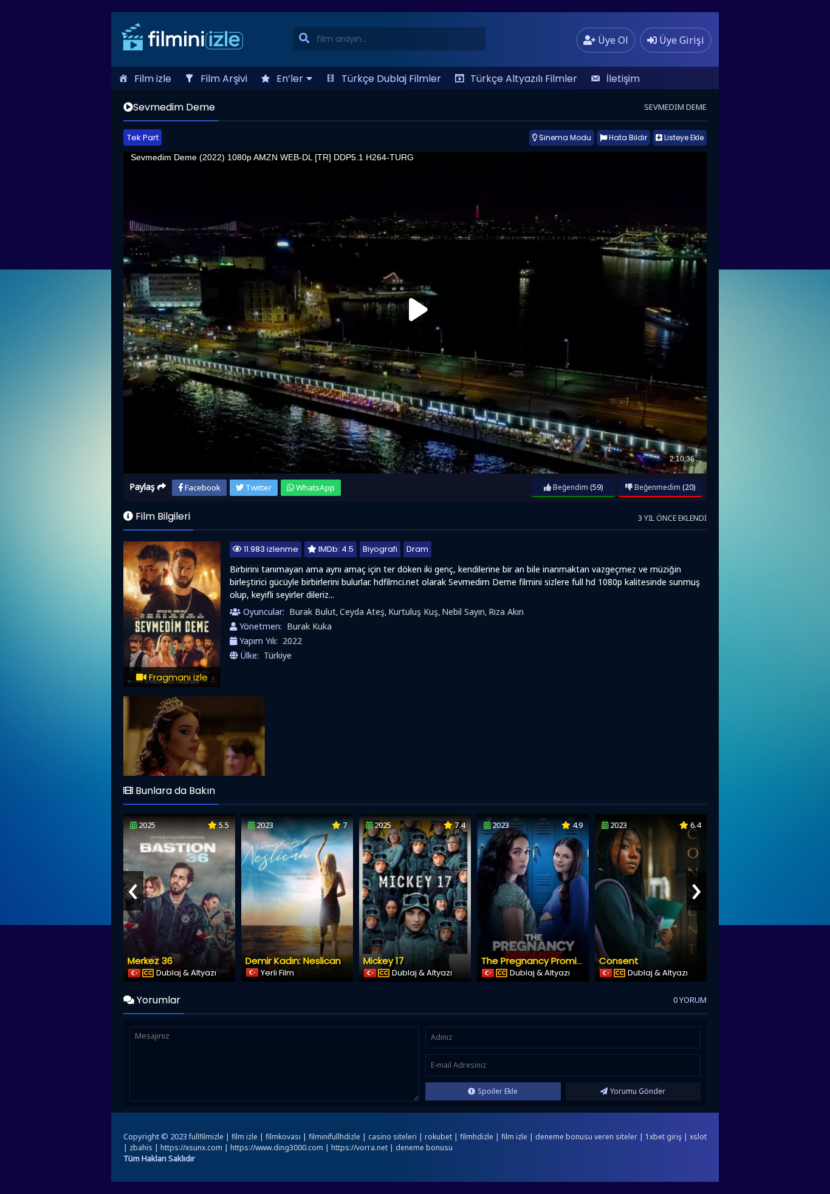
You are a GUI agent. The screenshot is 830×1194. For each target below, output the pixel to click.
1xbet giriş (663, 1136)
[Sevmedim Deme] (194, 736)
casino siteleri (392, 1136)
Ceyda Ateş (362, 611)
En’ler (289, 79)
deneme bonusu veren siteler (586, 1136)
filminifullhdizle (334, 1136)
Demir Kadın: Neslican (293, 960)
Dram (417, 549)
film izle (245, 1136)
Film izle (152, 79)
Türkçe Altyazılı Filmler (523, 79)
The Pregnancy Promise (534, 960)
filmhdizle (476, 1136)
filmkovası (283, 1136)
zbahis (141, 1147)
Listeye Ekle (683, 137)
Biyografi (380, 549)
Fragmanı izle (177, 677)
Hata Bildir (627, 137)
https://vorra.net (359, 1147)
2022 (292, 640)
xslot (698, 1136)
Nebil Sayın (463, 611)
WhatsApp (314, 487)
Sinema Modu (564, 137)
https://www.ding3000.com (276, 1147)
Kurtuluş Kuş (413, 611)
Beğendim (569, 487)
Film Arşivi (224, 79)
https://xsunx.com (191, 1147)
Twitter (258, 487)
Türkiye (278, 655)
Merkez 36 (150, 960)
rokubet (438, 1136)
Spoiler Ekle (498, 1091)
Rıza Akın (506, 611)
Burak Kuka (309, 626)
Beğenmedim (657, 487)
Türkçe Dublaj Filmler (391, 79)
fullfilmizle (206, 1136)
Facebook (202, 487)
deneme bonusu (424, 1147)
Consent (619, 960)
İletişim (623, 79)
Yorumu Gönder (637, 1091)
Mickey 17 (383, 960)
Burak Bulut (312, 611)
